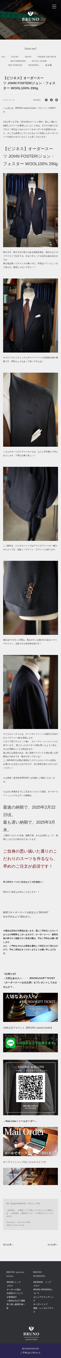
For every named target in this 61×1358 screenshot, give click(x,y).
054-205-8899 (24, 1222)
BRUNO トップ (14, 1282)
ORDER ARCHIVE (47, 57)
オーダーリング (40, 1304)
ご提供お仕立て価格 (16, 1300)
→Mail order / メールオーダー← (20, 1121)
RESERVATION (30, 1351)
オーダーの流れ (14, 1289)
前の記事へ (8, 1244)
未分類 (48, 65)
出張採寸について (15, 1293)
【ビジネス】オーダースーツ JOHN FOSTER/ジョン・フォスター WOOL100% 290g (29, 83)
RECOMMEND (18, 61)
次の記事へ (53, 1244)
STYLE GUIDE (39, 61)
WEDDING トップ (42, 1282)
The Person (15, 65)
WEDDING (33, 65)
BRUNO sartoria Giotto (31, 1318)
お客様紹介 (12, 1297)
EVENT (15, 57)
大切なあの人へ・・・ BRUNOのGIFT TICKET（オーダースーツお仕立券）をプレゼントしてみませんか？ (30, 982)
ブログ (10, 1286)
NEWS (28, 57)
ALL (3, 57)
